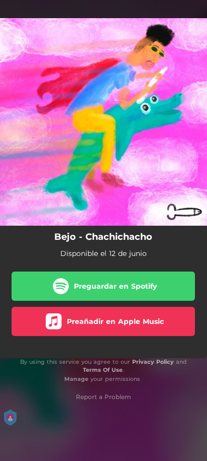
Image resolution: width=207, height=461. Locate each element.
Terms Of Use (103, 369)
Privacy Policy (153, 361)
